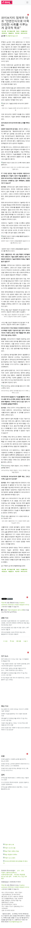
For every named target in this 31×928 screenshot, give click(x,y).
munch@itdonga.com (15, 922)
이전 (5, 641)
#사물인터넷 (24, 31)
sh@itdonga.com (12, 36)
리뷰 (3, 756)
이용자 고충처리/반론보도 (9, 872)
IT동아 (3, 602)
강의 (3, 775)
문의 (22, 870)
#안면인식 (4, 33)
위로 (12, 641)
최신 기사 (4, 706)
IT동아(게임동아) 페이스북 (15, 610)
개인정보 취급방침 (19, 874)
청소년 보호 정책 (6, 876)
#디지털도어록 (11, 31)
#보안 (17, 31)
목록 (19, 641)
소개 (18, 870)
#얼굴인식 (11, 33)
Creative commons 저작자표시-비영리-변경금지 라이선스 (15, 604)
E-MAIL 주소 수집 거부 (20, 876)
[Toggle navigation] (27, 2)
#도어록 (4, 31)
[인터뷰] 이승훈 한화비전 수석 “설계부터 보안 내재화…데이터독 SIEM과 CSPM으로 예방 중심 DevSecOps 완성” (15, 623)
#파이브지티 (24, 33)
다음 (25, 641)
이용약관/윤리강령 (6, 874)
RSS (2, 878)
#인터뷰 (17, 33)
